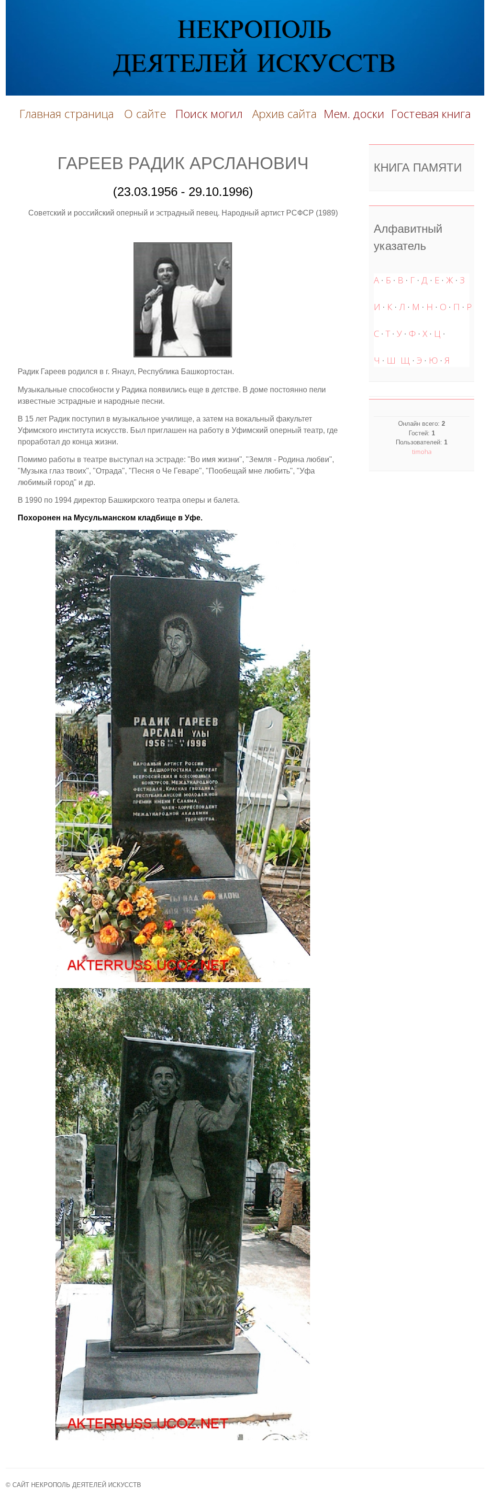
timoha (422, 451)
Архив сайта (284, 113)
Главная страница (66, 113)
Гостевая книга (431, 113)
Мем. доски (353, 113)
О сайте (148, 113)
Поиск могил (210, 113)
